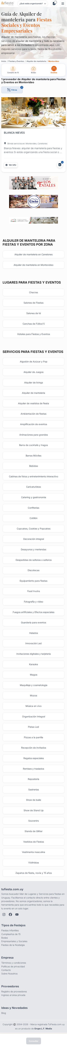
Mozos (33, 695)
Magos (33, 674)
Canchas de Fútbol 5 (34, 323)
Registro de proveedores (14, 991)
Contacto (6, 970)
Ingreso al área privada (13, 995)
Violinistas (33, 862)
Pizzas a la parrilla (33, 737)
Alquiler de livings (33, 382)
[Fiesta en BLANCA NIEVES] (33, 113)
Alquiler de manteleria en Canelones (33, 254)
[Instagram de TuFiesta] (4, 914)
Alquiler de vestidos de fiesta (33, 403)
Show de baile (33, 799)
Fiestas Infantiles (10, 930)
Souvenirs (33, 820)
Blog (3, 1013)
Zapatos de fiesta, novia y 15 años (33, 873)
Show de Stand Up (34, 810)
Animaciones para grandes (33, 434)
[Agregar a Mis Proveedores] (60, 164)
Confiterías (33, 507)
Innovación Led (33, 643)
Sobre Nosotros (9, 973)
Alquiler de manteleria (33, 392)
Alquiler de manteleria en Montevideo (33, 265)
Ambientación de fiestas (33, 413)
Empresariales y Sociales (14, 941)
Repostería (33, 779)
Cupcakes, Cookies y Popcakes (33, 528)
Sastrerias (33, 789)
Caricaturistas (33, 486)
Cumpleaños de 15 (10, 934)
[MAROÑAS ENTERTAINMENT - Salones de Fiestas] (33, 220)
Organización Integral (33, 716)
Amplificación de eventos (33, 424)
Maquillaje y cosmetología (33, 685)
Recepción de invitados (33, 747)
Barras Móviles (33, 455)
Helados (33, 633)
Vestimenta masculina (33, 852)
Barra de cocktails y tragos (33, 445)
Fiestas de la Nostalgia (13, 945)
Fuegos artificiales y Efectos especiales (33, 612)
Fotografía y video (33, 601)
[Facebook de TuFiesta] (10, 914)
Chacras (33, 292)
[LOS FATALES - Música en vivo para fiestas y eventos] (33, 183)
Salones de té (33, 313)
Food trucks (33, 591)
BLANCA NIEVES (14, 132)
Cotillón (33, 518)
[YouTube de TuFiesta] (17, 914)
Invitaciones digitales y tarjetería (33, 653)
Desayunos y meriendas (33, 549)
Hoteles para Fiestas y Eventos (33, 334)
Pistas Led (33, 726)
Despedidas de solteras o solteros (34, 560)
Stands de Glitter (33, 831)
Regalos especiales (33, 758)
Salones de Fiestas (33, 302)
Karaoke (33, 664)
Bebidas (33, 466)
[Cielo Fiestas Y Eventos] (33, 201)
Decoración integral (33, 539)
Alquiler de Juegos (33, 372)
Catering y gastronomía (33, 497)
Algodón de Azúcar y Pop (33, 361)
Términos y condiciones (13, 962)
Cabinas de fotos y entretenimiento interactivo (33, 476)
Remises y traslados (33, 768)
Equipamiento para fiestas (33, 580)
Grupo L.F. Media (43, 1028)
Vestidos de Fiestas (33, 841)
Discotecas (33, 570)
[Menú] (63, 3)
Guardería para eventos (33, 622)
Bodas (4, 937)
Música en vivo (33, 706)
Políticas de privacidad (13, 966)
